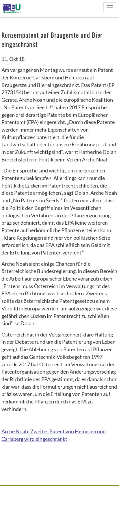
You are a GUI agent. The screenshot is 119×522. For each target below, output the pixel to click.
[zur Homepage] (13, 8)
